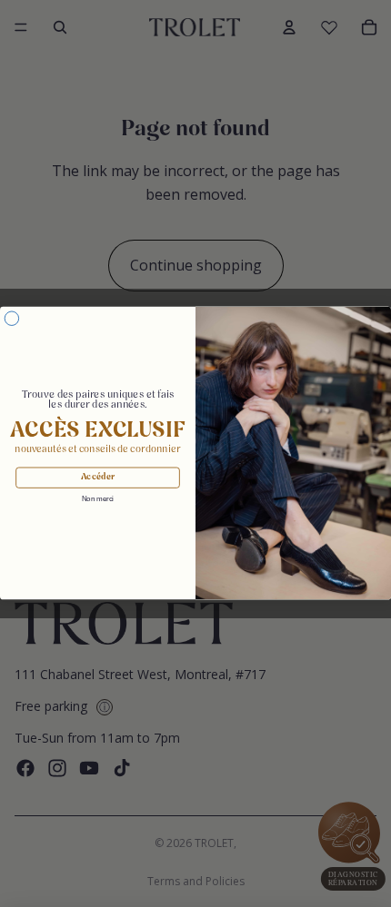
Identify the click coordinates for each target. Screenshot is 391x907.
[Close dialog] (11, 318)
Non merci (98, 500)
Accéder (98, 478)
